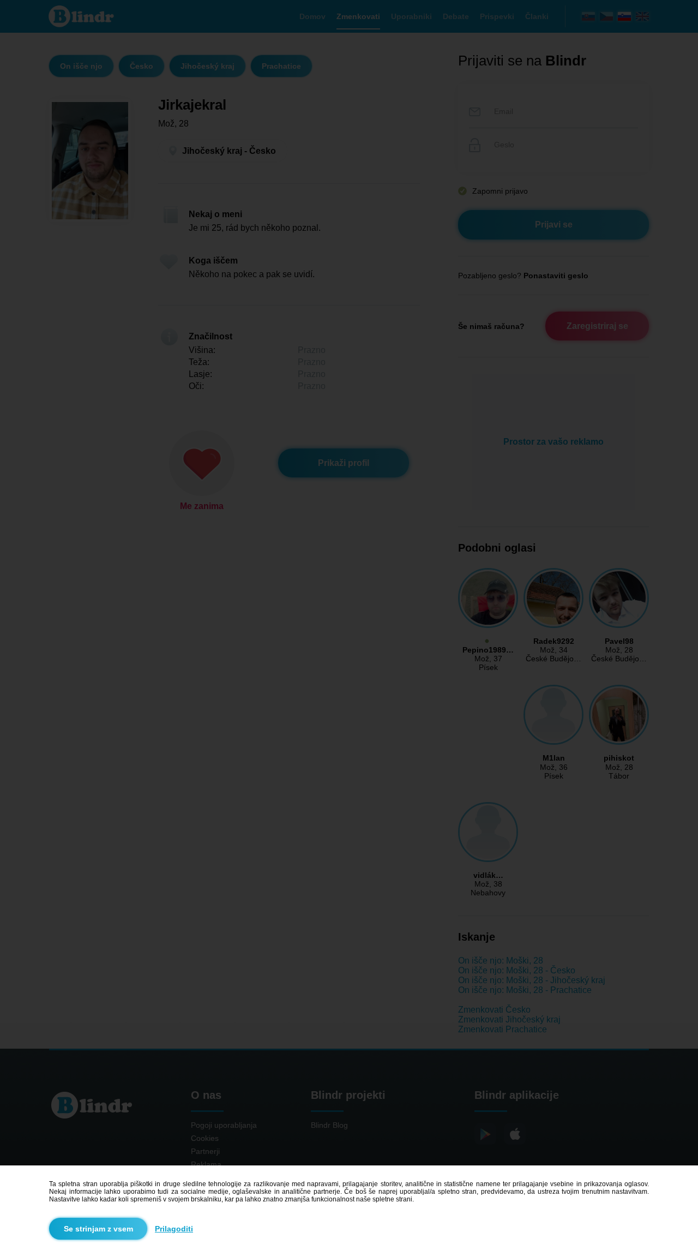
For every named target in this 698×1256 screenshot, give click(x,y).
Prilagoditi (174, 1228)
